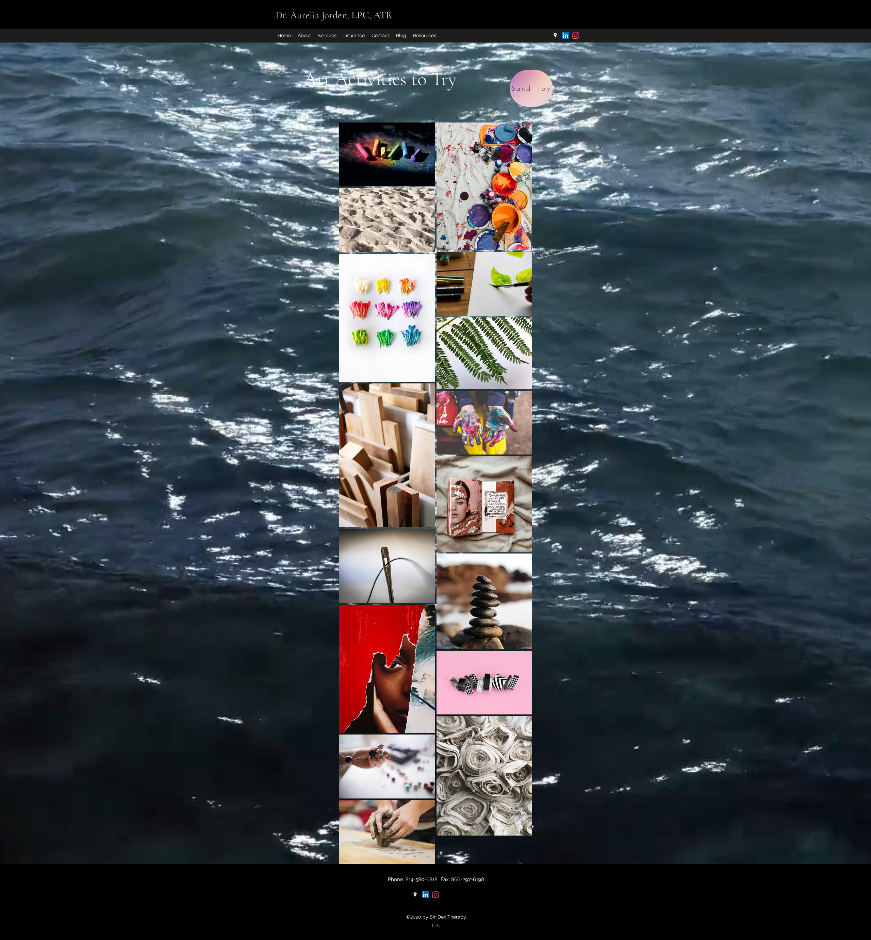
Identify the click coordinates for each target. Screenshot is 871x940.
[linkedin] (565, 35)
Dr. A (286, 15)
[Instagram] (575, 35)
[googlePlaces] (555, 35)
